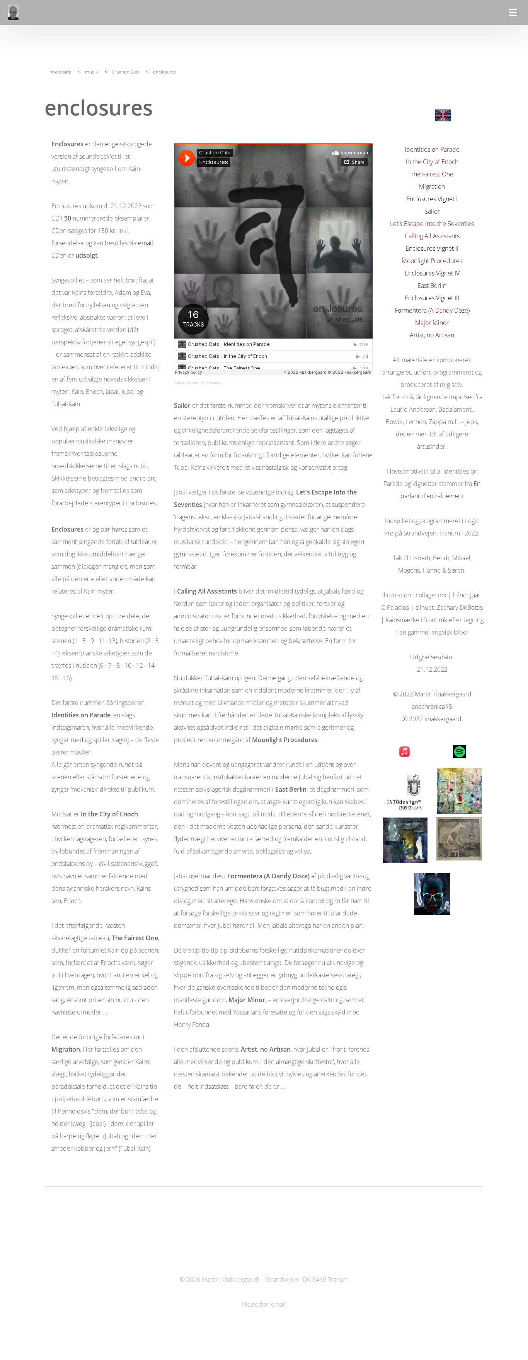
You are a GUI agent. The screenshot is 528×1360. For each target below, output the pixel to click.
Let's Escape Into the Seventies (432, 223)
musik (91, 71)
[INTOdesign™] (405, 790)
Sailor (432, 211)
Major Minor (432, 322)
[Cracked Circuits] (459, 791)
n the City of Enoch (432, 161)
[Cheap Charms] (405, 840)
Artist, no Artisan (432, 335)
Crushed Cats (126, 71)
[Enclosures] (443, 115)
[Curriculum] (432, 894)
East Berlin (431, 285)
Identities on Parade (432, 149)
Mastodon (255, 1304)
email (145, 243)
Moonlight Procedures (432, 261)
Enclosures (211, 383)
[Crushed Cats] (459, 838)
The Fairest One (431, 174)
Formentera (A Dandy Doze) (432, 310)
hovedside (60, 71)
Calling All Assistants (432, 236)
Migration (432, 186)
